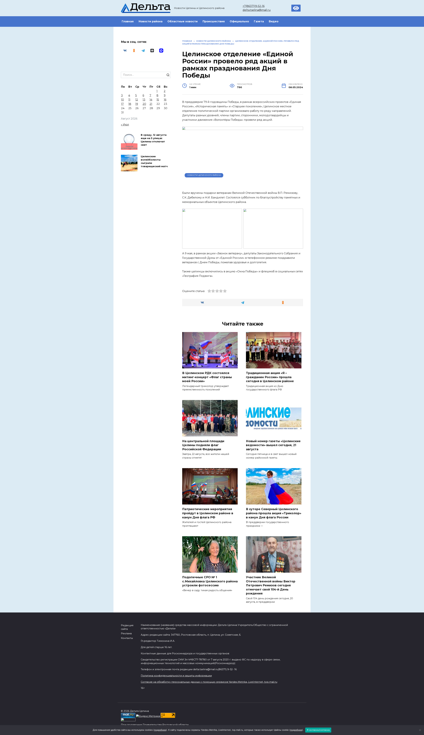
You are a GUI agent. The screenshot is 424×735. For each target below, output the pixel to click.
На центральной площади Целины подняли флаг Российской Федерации (203, 445)
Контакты (127, 638)
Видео (273, 21)
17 (122, 103)
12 (136, 99)
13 (144, 99)
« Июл (125, 124)
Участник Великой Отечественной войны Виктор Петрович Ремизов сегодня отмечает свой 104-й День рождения (270, 585)
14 (151, 99)
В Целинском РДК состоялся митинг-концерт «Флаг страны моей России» (207, 377)
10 (122, 99)
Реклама (126, 633)
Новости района (150, 21)
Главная (128, 21)
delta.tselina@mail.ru (257, 10)
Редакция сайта (127, 627)
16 (165, 99)
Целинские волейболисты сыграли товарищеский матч (154, 161)
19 (136, 103)
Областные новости (182, 21)
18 (129, 103)
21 (151, 103)
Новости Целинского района (204, 175)
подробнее (160, 730)
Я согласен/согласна (318, 730)
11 (129, 99)
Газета (259, 21)
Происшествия (214, 21)
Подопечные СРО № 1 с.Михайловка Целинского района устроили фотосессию (210, 581)
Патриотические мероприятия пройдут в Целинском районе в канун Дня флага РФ (207, 513)
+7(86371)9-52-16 (254, 6)
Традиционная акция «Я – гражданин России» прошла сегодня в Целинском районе (270, 377)
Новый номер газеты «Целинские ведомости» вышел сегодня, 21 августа (273, 445)
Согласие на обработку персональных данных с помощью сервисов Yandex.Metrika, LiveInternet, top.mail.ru (209, 681)
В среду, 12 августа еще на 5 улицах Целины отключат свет (153, 139)
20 (144, 103)
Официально (239, 21)
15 (158, 99)
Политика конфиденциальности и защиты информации (176, 675)
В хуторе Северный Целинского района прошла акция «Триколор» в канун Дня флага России (273, 513)
